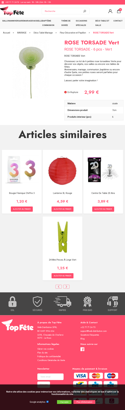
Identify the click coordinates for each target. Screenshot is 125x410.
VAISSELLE (37, 21)
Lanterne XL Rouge (62, 193)
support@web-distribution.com (93, 331)
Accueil (6, 33)
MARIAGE (28, 21)
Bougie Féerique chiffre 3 (22, 193)
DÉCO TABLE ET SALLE (102, 23)
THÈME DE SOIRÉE (65, 23)
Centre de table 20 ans (103, 193)
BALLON (6, 21)
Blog (82, 338)
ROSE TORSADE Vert (103, 33)
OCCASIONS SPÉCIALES (81, 23)
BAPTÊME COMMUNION (48, 23)
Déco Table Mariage (43, 33)
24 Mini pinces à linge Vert (62, 259)
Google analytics (37, 402)
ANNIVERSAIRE (17, 21)
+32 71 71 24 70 (12, 2)
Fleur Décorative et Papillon (73, 33)
